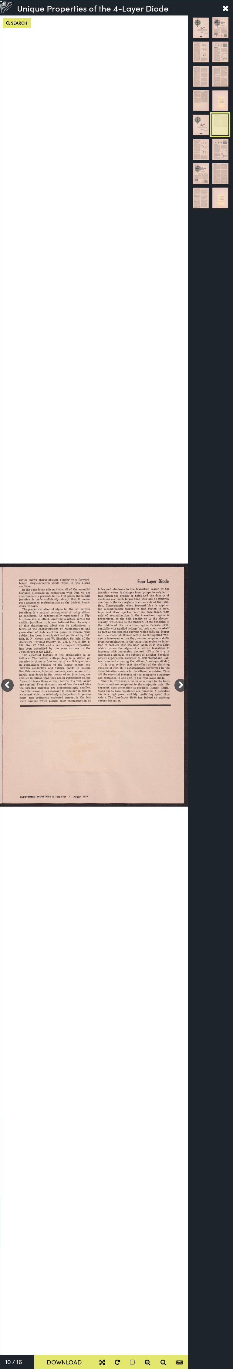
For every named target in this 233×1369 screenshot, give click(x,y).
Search (18, 23)
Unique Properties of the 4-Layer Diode (93, 8)
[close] (225, 8)
